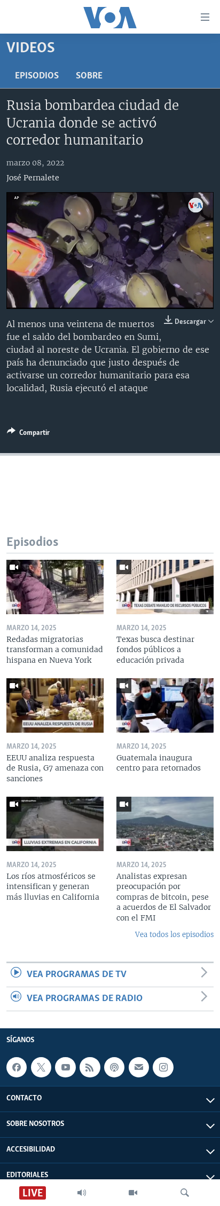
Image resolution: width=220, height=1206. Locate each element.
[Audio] (82, 1192)
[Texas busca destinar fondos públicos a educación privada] (165, 587)
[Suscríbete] (139, 1067)
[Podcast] (114, 1067)
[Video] (133, 1192)
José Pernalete (32, 178)
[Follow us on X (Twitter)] (41, 1067)
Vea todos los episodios (174, 934)
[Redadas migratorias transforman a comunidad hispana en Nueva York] (55, 587)
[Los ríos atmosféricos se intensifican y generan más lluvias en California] (55, 824)
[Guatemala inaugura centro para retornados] (165, 705)
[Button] (28, 434)
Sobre (89, 76)
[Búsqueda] (185, 1192)
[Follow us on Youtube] (65, 1067)
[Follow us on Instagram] (163, 1067)
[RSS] (90, 1067)
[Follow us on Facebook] (16, 1067)
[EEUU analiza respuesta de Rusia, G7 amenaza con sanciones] (55, 705)
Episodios (37, 76)
